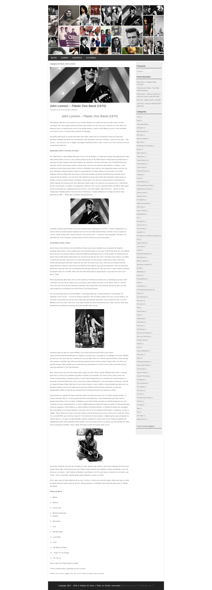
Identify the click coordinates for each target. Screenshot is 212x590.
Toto (138, 412)
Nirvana (139, 275)
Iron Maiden (140, 221)
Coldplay (139, 174)
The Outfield (140, 387)
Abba (138, 120)
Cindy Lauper (141, 167)
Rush (138, 347)
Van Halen (140, 415)
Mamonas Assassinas (143, 254)
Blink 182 (140, 142)
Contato (77, 58)
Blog (54, 58)
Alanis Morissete (142, 124)
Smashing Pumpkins (143, 361)
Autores (91, 58)
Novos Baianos (141, 279)
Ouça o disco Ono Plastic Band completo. (64, 563)
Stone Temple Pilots (143, 365)
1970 (71, 573)
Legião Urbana (141, 243)
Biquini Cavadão (142, 138)
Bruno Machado (73, 110)
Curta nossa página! (145, 426)
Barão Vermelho (142, 131)
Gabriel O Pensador (143, 203)
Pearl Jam (140, 300)
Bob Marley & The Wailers (144, 146)
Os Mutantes (140, 286)
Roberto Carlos (141, 340)
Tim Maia (139, 405)
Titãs (138, 408)
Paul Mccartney (141, 297)
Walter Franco (141, 419)
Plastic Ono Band (87, 573)
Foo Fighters (140, 200)
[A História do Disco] (106, 29)
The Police (140, 390)
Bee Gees (140, 135)
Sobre (64, 58)
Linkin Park (140, 246)
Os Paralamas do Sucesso (145, 290)
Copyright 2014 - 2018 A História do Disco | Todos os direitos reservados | (90, 586)
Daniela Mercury (142, 182)
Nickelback (140, 272)
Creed (139, 178)
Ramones (140, 326)
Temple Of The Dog (143, 376)
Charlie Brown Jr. (142, 160)
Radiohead (140, 318)
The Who (139, 394)
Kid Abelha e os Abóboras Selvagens (148, 236)
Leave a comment (98, 573)
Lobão (139, 250)
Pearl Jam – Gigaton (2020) (145, 100)
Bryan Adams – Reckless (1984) (146, 82)
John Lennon (60, 573)
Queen (139, 315)
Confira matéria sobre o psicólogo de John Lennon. (68, 568)
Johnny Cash (141, 228)
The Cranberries (142, 383)
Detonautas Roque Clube (144, 185)
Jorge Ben (140, 232)
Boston (139, 149)
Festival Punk (141, 196)
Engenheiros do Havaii (144, 189)
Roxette (139, 344)
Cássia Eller (140, 156)
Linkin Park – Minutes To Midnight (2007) (149, 103)
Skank (139, 358)
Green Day (140, 207)
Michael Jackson (142, 261)
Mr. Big (139, 268)
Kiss (138, 239)
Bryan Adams (141, 153)
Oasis (138, 282)
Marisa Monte (141, 257)
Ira (137, 218)
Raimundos (140, 322)
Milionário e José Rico (143, 264)
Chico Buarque (141, 164)
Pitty (138, 308)
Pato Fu (139, 293)
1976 (138, 117)
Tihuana (139, 401)
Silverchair (140, 354)
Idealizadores (141, 214)
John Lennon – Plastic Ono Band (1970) (78, 106)
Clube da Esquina (142, 171)
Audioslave (140, 128)
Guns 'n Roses (141, 210)
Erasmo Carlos (141, 192)
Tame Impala (141, 369)
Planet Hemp (141, 311)
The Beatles (140, 379)
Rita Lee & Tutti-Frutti (143, 336)
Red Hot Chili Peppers (143, 333)
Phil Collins (140, 304)
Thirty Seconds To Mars (144, 397)
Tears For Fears (141, 372)
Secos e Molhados (142, 351)
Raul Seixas (140, 329)
